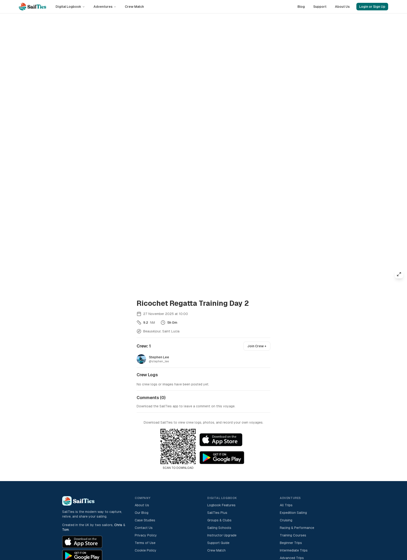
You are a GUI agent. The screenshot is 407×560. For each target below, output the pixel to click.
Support (319, 6)
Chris (118, 525)
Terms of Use (145, 543)
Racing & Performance (297, 528)
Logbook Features (221, 505)
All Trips (286, 505)
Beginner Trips (291, 543)
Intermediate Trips (294, 550)
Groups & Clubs (219, 520)
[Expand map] (399, 274)
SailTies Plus (217, 513)
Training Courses (293, 535)
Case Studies (145, 520)
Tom (65, 529)
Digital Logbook (68, 6)
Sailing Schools (219, 528)
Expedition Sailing (293, 513)
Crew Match (134, 6)
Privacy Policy (146, 535)
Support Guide (218, 543)
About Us (342, 6)
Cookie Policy (145, 550)
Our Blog (141, 513)
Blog (301, 6)
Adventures (103, 6)
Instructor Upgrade (221, 535)
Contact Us (144, 528)
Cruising (286, 520)
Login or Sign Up (372, 6)
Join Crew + (256, 346)
